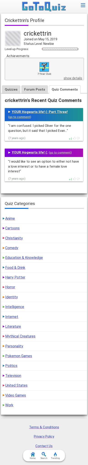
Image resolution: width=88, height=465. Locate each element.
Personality (14, 346)
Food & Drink (15, 267)
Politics (11, 366)
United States (16, 385)
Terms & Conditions (44, 427)
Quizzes (11, 89)
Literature (13, 326)
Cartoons (12, 228)
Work (9, 405)
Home (33, 458)
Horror (10, 287)
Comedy (11, 248)
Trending (55, 458)
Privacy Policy (44, 436)
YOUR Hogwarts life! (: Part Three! (40, 112)
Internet (11, 317)
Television (13, 375)
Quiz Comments (65, 89)
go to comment (19, 117)
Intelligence (14, 307)
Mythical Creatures (20, 336)
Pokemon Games (18, 356)
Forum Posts (34, 89)
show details (73, 78)
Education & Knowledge (24, 257)
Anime (10, 218)
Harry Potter (15, 277)
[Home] (44, 7)
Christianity (14, 238)
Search (44, 458)
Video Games (15, 395)
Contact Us (44, 446)
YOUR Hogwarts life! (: (30, 152)
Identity (11, 297)
